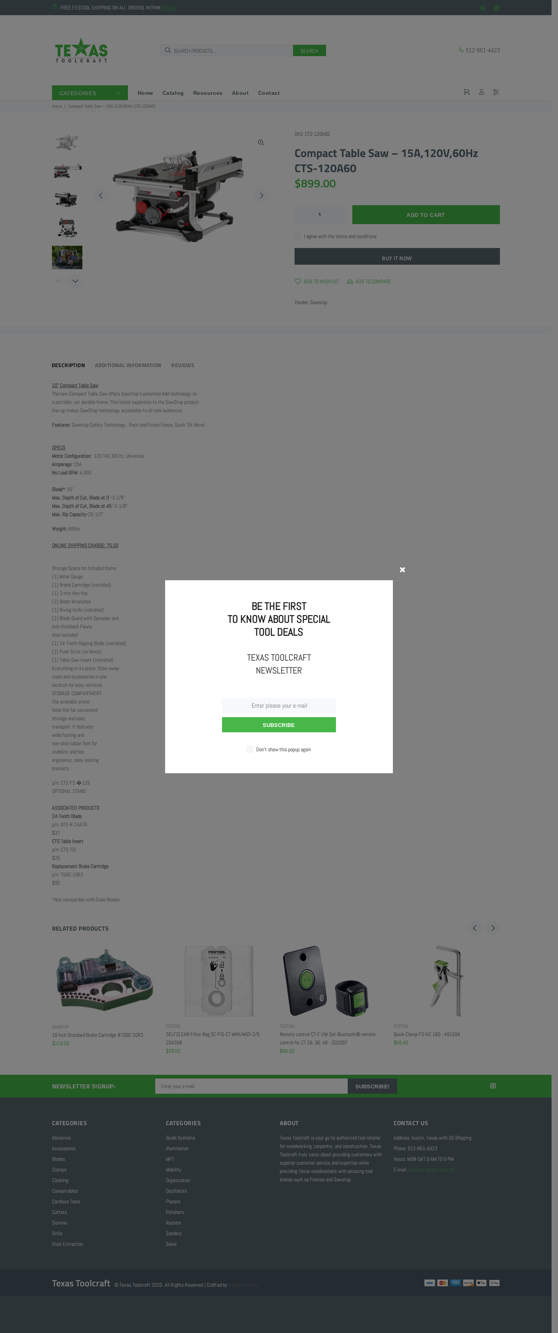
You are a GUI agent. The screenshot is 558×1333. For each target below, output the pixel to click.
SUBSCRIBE (279, 725)
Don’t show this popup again (283, 749)
